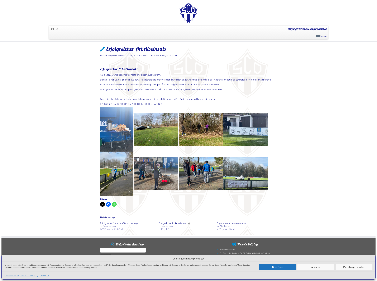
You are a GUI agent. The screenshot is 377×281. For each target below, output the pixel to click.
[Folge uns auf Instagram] (58, 29)
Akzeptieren (277, 267)
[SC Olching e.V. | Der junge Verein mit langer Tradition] (188, 12)
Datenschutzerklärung (29, 276)
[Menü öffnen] (318, 37)
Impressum (44, 276)
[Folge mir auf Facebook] (53, 29)
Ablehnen (315, 267)
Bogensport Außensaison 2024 (231, 223)
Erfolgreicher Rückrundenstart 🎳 (174, 223)
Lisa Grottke (151, 56)
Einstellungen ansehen (354, 267)
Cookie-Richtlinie (12, 276)
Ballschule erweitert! (227, 250)
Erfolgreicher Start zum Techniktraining (119, 223)
